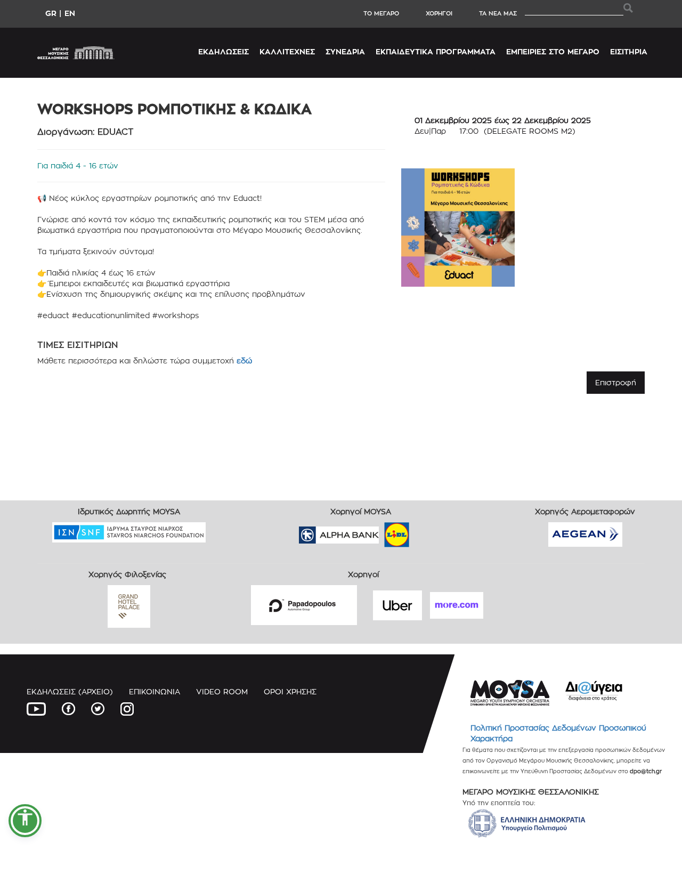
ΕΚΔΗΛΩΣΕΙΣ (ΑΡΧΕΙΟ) (70, 691)
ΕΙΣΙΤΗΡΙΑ (628, 51)
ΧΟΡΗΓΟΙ (439, 13)
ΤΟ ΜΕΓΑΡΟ (381, 13)
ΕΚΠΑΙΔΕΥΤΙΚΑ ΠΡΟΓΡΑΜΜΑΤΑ (436, 51)
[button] (25, 820)
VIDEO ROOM (222, 691)
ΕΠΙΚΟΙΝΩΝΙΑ (154, 691)
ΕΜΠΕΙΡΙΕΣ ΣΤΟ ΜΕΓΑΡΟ (552, 51)
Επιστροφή (615, 382)
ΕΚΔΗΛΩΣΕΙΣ (223, 51)
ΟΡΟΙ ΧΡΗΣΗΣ (290, 691)
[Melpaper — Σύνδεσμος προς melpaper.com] (428, 531)
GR (50, 13)
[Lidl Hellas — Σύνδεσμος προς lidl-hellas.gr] (381, 531)
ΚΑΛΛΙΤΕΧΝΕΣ (287, 51)
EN (69, 13)
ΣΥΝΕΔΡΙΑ (345, 51)
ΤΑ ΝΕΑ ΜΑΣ (498, 13)
